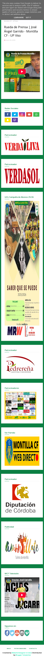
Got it (28, 17)
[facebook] (8, 114)
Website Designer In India (22, 653)
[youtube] (29, 114)
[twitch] (15, 120)
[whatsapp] (36, 114)
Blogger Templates (23, 655)
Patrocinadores (20, 648)
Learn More (19, 17)
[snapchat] (8, 120)
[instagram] (22, 114)
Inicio (9, 648)
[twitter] (15, 114)
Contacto (33, 648)
